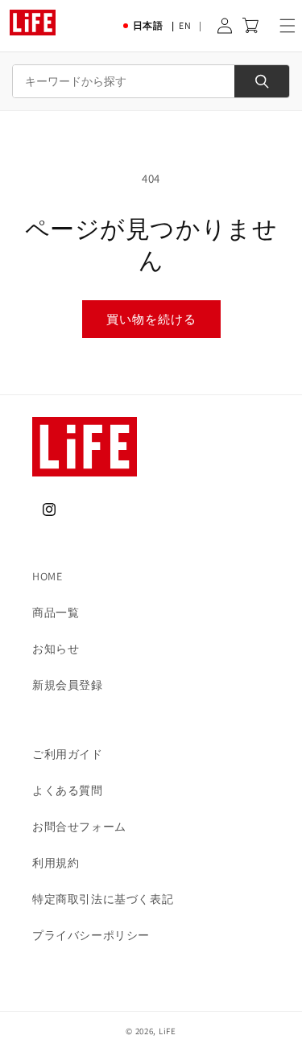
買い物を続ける (151, 319)
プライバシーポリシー (91, 935)
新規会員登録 (67, 685)
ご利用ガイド (67, 754)
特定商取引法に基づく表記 (102, 899)
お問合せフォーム (79, 826)
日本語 (148, 25)
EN (185, 25)
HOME (47, 576)
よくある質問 (67, 790)
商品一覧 (55, 612)
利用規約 (55, 863)
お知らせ (55, 648)
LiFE (167, 1031)
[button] (287, 26)
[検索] (261, 81)
